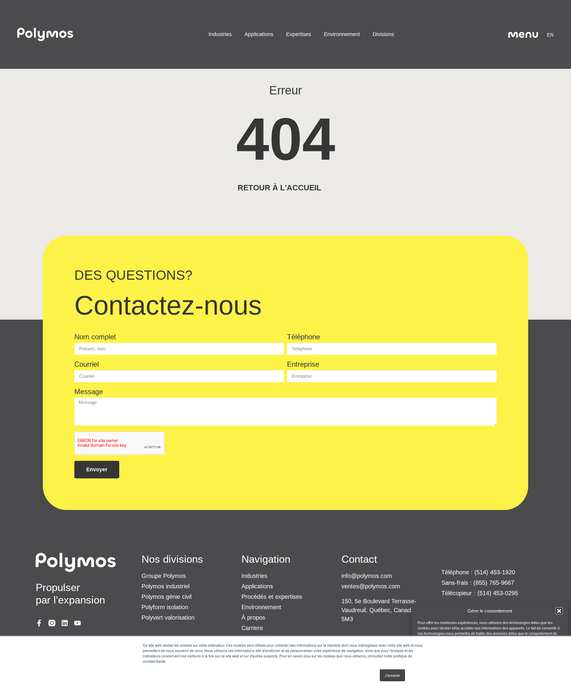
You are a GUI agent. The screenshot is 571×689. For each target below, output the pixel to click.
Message (88, 392)
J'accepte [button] (392, 675)
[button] (559, 611)
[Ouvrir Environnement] (363, 34)
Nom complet (95, 337)
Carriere (252, 628)
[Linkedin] (64, 623)
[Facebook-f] (39, 623)
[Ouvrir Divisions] (397, 34)
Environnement (261, 607)
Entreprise (303, 364)
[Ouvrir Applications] (277, 34)
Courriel (86, 364)
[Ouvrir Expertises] (314, 34)
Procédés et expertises (271, 597)
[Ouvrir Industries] (235, 34)
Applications (257, 586)
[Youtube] (77, 623)
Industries (254, 576)
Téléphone (303, 337)
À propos (253, 617)
